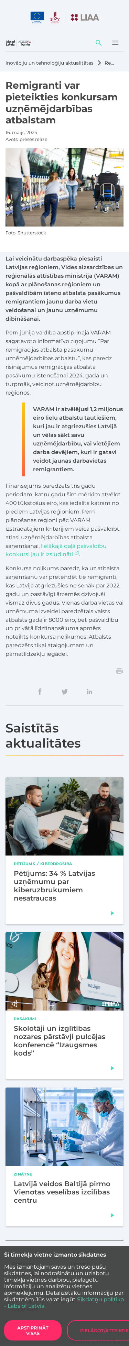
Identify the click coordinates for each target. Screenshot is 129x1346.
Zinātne (23, 1173)
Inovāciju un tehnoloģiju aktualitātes (50, 63)
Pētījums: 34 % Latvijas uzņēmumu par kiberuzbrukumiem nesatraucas (54, 885)
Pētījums (24, 863)
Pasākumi (25, 1018)
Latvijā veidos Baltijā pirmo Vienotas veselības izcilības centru (62, 1191)
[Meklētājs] (98, 43)
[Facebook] (40, 691)
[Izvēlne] (115, 43)
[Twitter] (64, 691)
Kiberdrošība (56, 863)
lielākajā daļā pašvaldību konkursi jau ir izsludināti (56, 550)
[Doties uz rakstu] (112, 913)
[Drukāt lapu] (119, 671)
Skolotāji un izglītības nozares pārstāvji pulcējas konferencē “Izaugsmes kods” (59, 1040)
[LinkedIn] (89, 691)
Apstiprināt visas (33, 1330)
